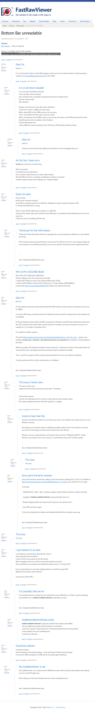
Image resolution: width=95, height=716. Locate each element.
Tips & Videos (44, 21)
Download (16, 21)
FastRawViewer (34, 9)
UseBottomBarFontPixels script (38, 619)
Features (5, 21)
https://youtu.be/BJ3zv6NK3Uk (35, 286)
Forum (62, 21)
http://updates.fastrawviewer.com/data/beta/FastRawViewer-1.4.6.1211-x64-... (50, 337)
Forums (11, 26)
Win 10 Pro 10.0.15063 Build (30, 271)
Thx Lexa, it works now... (31, 382)
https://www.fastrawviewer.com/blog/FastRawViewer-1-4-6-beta (44, 482)
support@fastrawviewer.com (35, 76)
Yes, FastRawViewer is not (32, 666)
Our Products (85, 21)
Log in (3, 60)
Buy (24, 21)
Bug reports (20, 26)
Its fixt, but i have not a (28, 160)
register (9, 60)
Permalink (3, 70)
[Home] (8, 12)
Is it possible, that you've (31, 591)
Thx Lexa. (30, 459)
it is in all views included (31, 87)
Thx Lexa (20, 534)
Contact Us (72, 21)
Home (5, 26)
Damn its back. (23, 194)
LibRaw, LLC (50, 707)
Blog (54, 21)
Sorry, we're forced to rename (37, 475)
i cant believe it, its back (28, 550)
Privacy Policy (60, 707)
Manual (32, 21)
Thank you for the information (34, 230)
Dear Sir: (20, 64)
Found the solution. (25, 645)
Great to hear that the (33, 416)
